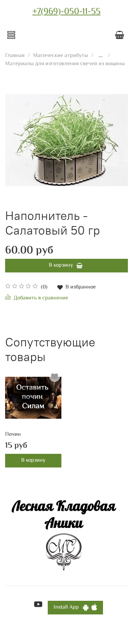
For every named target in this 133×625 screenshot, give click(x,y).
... (101, 56)
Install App (68, 607)
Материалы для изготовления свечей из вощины (65, 64)
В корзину (33, 460)
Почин (13, 434)
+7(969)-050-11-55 (66, 12)
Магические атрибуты (60, 55)
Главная (15, 55)
